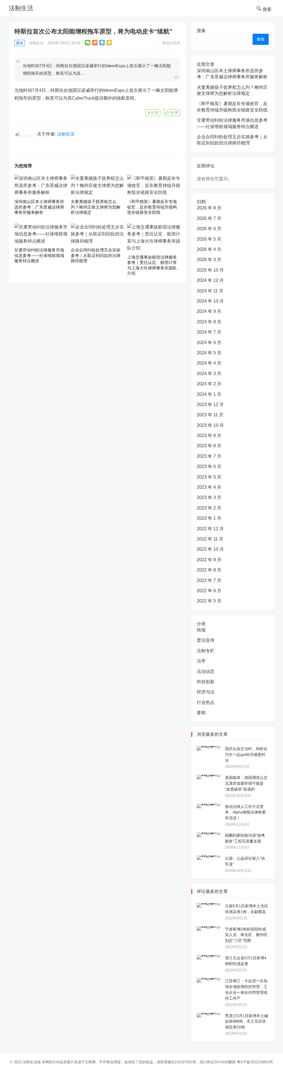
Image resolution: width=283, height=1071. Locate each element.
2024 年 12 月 (210, 280)
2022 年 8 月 (209, 570)
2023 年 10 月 (210, 425)
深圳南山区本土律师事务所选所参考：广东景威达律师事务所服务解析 (39, 207)
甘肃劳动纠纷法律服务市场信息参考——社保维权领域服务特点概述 (39, 255)
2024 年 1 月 (209, 394)
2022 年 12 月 (210, 528)
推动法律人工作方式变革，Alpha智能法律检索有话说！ (245, 812)
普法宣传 (205, 640)
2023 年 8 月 (209, 445)
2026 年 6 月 (209, 228)
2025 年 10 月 (210, 270)
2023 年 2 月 (209, 508)
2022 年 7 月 (209, 580)
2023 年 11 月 (210, 414)
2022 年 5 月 (209, 601)
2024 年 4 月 (209, 363)
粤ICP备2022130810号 (255, 1062)
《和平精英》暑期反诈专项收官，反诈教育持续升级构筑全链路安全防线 (152, 207)
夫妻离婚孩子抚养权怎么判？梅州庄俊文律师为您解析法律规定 (95, 207)
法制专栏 (205, 650)
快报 (201, 630)
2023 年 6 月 (209, 466)
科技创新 (205, 681)
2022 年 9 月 (209, 559)
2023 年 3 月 (209, 497)
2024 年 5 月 (209, 352)
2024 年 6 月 (209, 342)
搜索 (201, 30)
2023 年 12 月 (210, 404)
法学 (201, 661)
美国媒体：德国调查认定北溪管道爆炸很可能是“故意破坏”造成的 (246, 783)
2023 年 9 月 (209, 435)
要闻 (19, 43)
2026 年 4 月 (209, 249)
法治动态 (205, 671)
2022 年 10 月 (210, 549)
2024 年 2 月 (209, 383)
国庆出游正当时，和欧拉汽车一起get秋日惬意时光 (246, 755)
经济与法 (205, 692)
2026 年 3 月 (209, 259)
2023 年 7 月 (209, 456)
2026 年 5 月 (209, 239)
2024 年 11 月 (210, 290)
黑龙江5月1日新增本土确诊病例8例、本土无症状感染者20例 (246, 1021)
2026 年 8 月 (209, 208)
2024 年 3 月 (209, 373)
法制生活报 (32, 1062)
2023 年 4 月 (209, 487)
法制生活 (21, 8)
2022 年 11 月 (210, 539)
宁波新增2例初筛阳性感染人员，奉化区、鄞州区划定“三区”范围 (246, 935)
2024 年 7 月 (209, 332)
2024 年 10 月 (210, 301)
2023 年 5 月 (209, 477)
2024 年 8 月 (209, 321)
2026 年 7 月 (209, 218)
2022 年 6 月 (209, 590)
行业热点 (205, 702)
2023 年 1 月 (209, 518)
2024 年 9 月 (209, 311)
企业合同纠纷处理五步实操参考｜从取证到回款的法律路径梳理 (95, 255)
